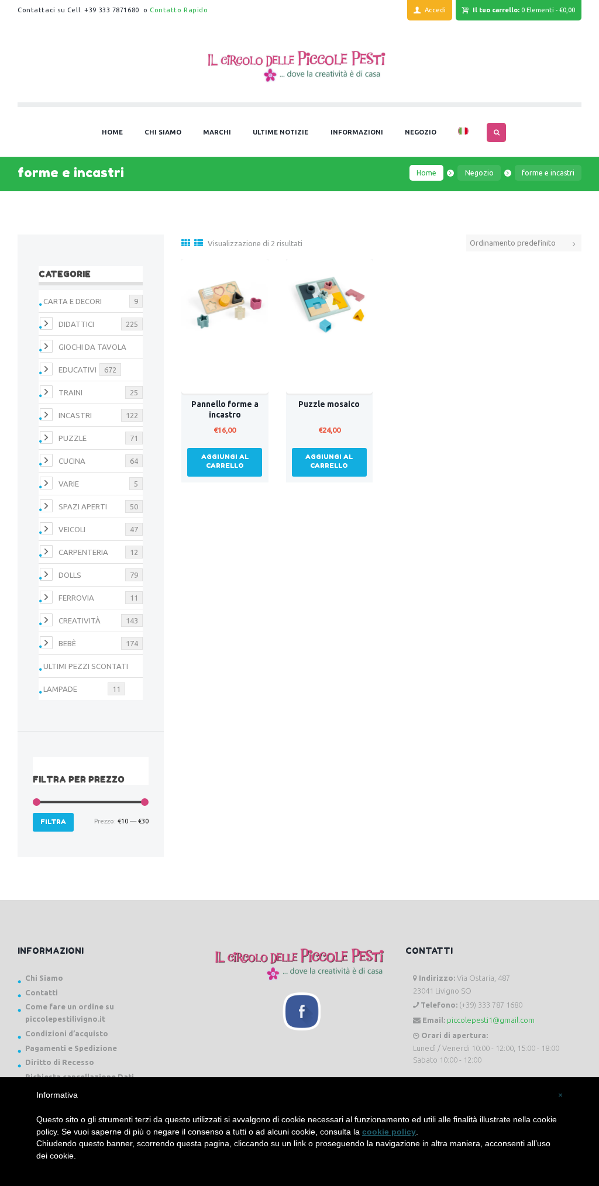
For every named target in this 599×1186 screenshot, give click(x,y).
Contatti (41, 992)
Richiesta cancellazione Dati (79, 1077)
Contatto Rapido (179, 9)
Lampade (60, 689)
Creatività (79, 620)
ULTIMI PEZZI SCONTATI (85, 666)
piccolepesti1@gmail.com (491, 1020)
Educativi (77, 370)
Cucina (71, 461)
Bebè (67, 643)
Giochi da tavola (92, 347)
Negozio (479, 173)
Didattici (76, 324)
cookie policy (389, 1131)
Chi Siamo (44, 978)
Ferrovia (76, 598)
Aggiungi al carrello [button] (225, 461)
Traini (70, 392)
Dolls (69, 575)
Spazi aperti (82, 506)
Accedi (435, 9)
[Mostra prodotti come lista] (198, 243)
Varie (68, 484)
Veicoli (71, 529)
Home (426, 173)
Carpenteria (83, 552)
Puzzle (72, 438)
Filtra (53, 822)
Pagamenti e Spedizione (71, 1048)
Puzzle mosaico (329, 404)
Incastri (75, 415)
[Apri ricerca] (496, 132)
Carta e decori (72, 301)
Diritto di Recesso (59, 1062)
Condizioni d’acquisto (66, 1033)
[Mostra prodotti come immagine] (185, 243)
